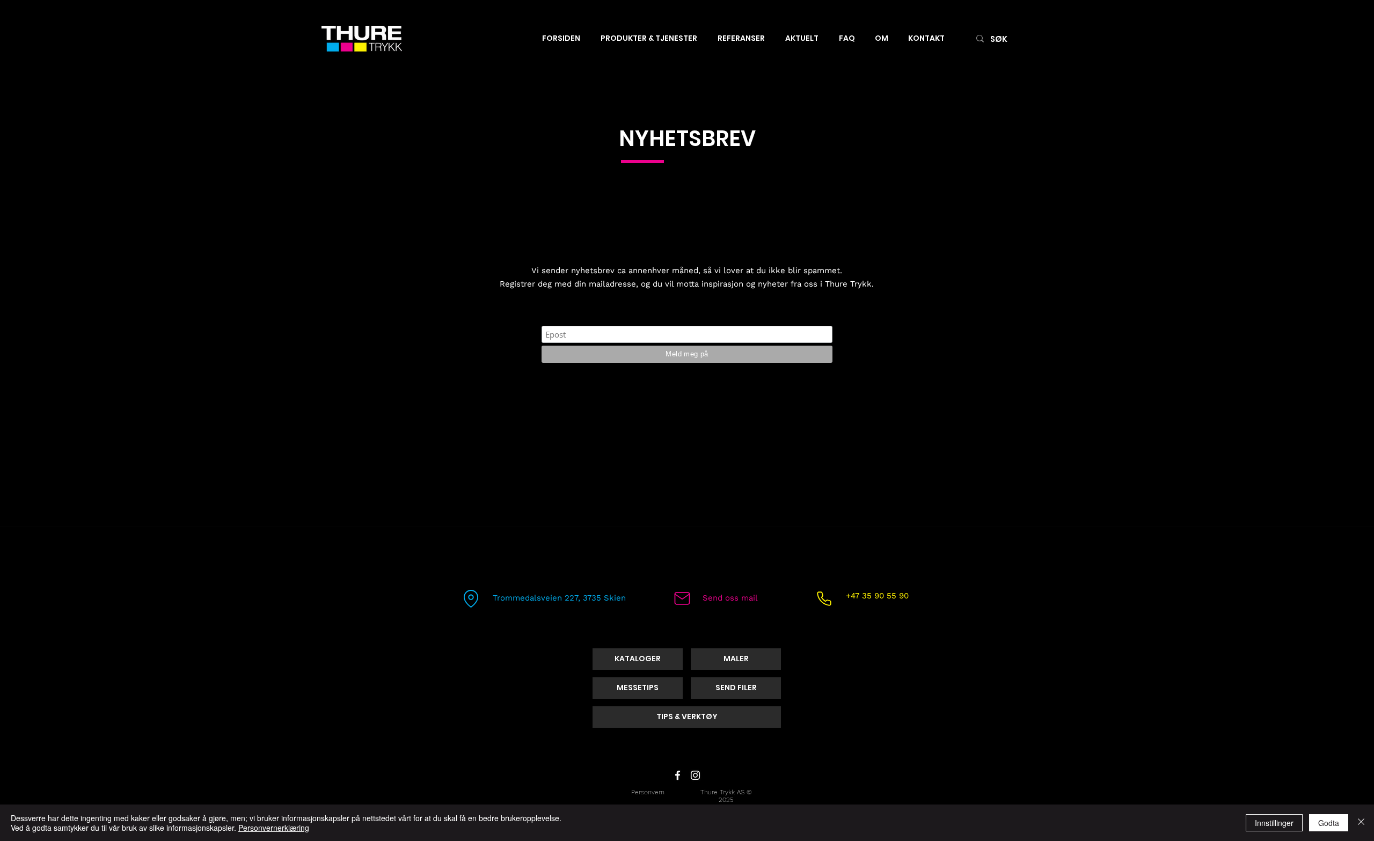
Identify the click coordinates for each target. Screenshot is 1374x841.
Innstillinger (1274, 822)
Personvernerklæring (273, 827)
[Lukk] (1361, 822)
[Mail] (682, 598)
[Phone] (824, 598)
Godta (1328, 822)
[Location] (470, 598)
